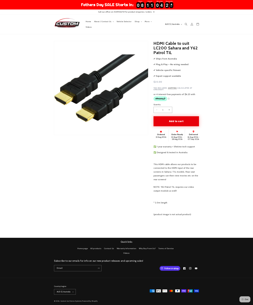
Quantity (157, 104)
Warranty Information (126, 248)
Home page (82, 248)
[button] (104, 21)
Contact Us (109, 248)
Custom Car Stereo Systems (71, 301)
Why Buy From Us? (147, 248)
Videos (126, 253)
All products (95, 248)
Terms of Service (166, 248)
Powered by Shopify (90, 301)
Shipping (172, 88)
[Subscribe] (98, 268)
